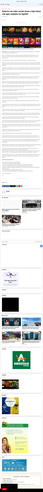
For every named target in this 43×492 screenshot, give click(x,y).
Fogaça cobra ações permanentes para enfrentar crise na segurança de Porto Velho (11, 341)
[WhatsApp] (17, 186)
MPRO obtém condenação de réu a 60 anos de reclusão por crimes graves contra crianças (30, 328)
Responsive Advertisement (21, 22)
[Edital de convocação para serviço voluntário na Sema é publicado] (11, 204)
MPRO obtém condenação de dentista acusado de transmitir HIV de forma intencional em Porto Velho (31, 342)
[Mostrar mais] (24, 186)
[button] (1, 4)
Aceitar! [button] (4, 489)
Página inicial (4, 8)
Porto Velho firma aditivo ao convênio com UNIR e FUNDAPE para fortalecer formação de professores (31, 210)
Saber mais (8, 486)
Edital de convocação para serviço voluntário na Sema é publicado (11, 210)
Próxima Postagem (38, 241)
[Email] (21, 186)
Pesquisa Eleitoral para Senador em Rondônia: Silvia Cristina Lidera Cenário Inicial (10, 328)
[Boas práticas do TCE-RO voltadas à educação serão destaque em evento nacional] (11, 219)
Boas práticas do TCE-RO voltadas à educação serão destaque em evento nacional (10, 225)
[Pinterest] (19, 186)
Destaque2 (9, 8)
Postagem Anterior (4, 241)
